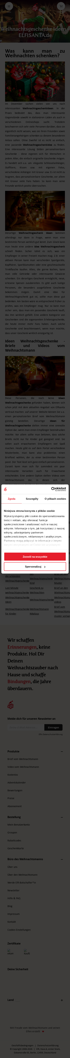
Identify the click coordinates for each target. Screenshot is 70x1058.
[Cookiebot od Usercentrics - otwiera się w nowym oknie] (51, 489)
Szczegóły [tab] (32, 498)
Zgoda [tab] (11, 498)
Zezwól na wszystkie (35, 556)
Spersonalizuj (33, 566)
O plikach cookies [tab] (55, 498)
